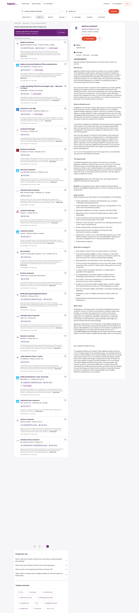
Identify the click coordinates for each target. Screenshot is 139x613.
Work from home (26, 598)
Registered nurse (51, 603)
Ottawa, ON (26, 23)
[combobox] (41, 11)
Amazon (33, 592)
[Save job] (65, 42)
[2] (47, 546)
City (21, 592)
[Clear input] (60, 11)
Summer (38, 609)
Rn (37, 603)
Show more (23, 56)
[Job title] (39, 11)
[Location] (84, 11)
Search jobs (17, 23)
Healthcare (24, 609)
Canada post (24, 603)
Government (48, 592)
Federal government (46, 598)
